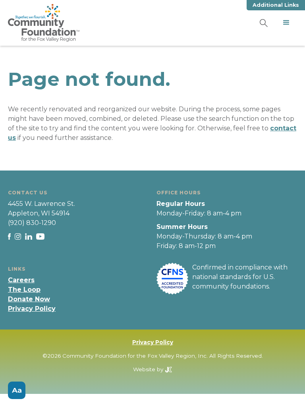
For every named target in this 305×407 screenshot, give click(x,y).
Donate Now (29, 299)
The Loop (24, 289)
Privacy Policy (32, 308)
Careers (21, 280)
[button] (286, 22)
